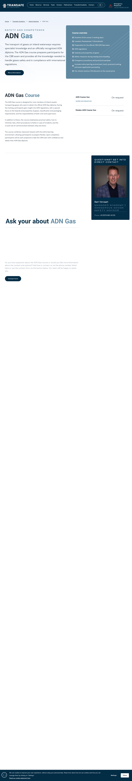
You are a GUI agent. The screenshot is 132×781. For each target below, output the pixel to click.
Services (46, 5)
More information (14, 73)
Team (53, 5)
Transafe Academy (80, 5)
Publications (68, 5)
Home (32, 5)
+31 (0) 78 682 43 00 (121, 7)
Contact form (13, 279)
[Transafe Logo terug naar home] (13, 6)
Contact (91, 5)
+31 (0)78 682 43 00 (107, 215)
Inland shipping (34, 21)
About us (38, 5)
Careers (59, 5)
